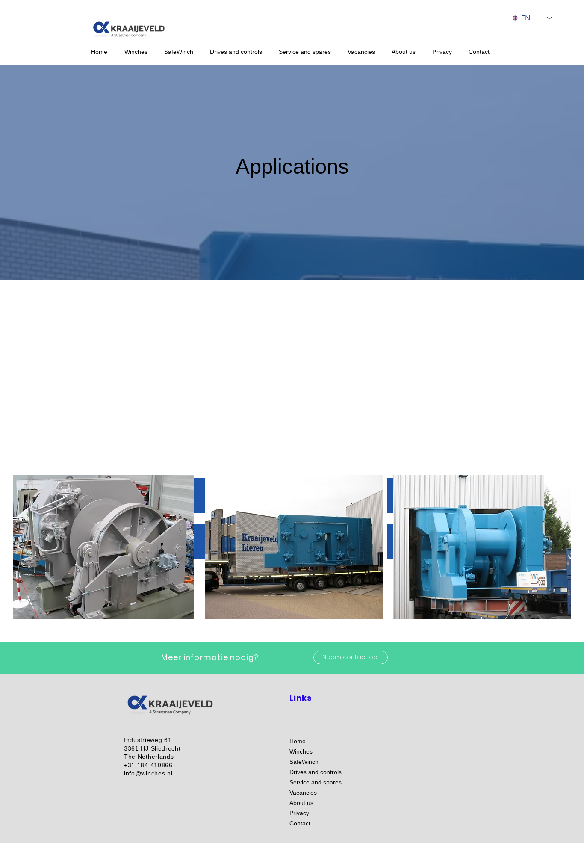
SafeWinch (304, 761)
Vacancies (303, 792)
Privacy (299, 813)
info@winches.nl (148, 773)
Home (297, 741)
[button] (140, 52)
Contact (299, 823)
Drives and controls (315, 772)
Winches (301, 751)
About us (301, 802)
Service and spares (315, 782)
